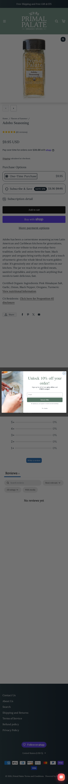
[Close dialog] (64, 373)
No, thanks (45, 408)
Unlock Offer (44, 400)
